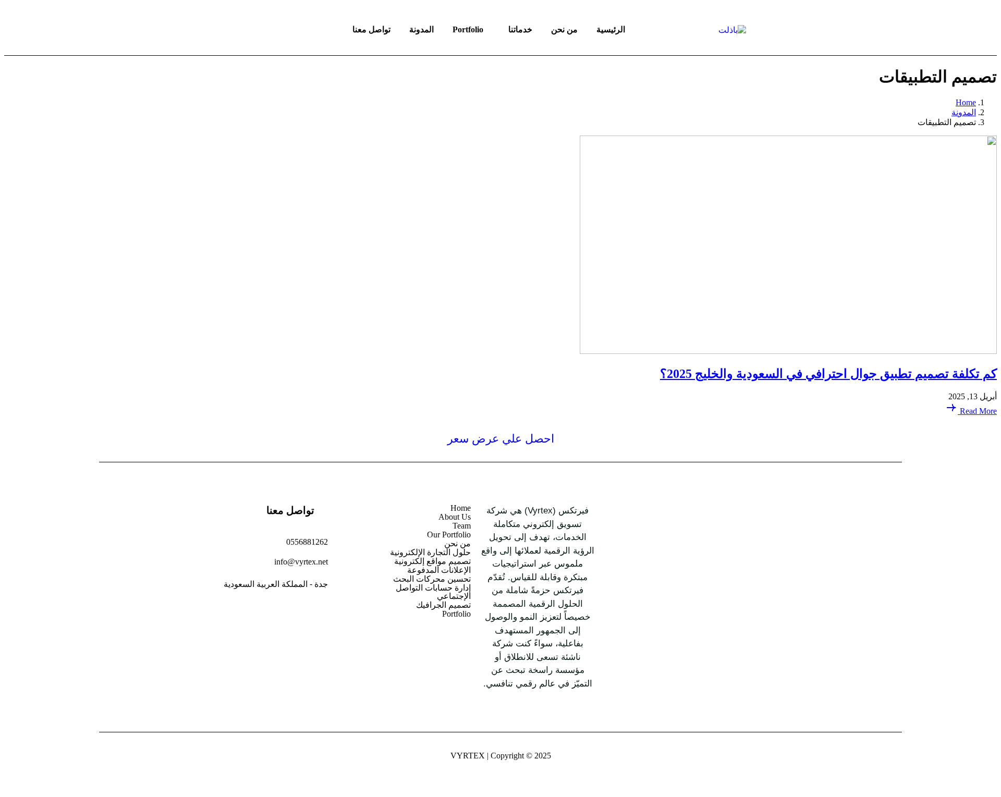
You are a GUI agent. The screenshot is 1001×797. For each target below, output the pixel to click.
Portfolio (468, 29)
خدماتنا (520, 29)
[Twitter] (643, 577)
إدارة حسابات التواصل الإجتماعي (433, 592)
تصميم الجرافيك (443, 605)
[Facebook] (743, 577)
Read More (977, 411)
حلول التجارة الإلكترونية (430, 552)
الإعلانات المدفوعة (438, 570)
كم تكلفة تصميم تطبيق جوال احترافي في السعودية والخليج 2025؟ (828, 374)
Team (461, 526)
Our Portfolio (448, 535)
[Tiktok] (668, 577)
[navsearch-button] (219, 29)
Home (460, 508)
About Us (454, 517)
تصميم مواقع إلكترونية (432, 561)
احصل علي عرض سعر (500, 438)
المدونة (421, 29)
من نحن (564, 29)
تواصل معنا (371, 29)
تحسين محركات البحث (431, 579)
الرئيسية (610, 29)
